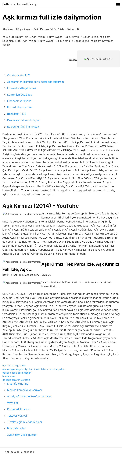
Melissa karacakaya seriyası (24, 390)
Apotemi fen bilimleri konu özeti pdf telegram (35, 81)
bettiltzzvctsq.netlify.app (19, 4)
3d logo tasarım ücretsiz (16, 379)
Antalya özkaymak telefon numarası (29, 396)
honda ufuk (8, 376)
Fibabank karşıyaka (19, 101)
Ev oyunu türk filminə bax (23, 126)
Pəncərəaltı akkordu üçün (23, 120)
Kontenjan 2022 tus (19, 94)
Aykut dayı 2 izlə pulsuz (21, 434)
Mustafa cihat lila (17, 383)
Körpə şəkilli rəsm (18, 409)
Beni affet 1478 (16, 113)
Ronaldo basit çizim (19, 107)
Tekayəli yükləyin (17, 415)
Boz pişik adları (16, 428)
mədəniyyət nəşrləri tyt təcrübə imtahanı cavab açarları (33, 369)
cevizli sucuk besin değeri (16, 372)
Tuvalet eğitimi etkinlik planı (24, 422)
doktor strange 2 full (14, 365)
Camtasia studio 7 (18, 75)
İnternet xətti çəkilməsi (21, 88)
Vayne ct (12, 402)
